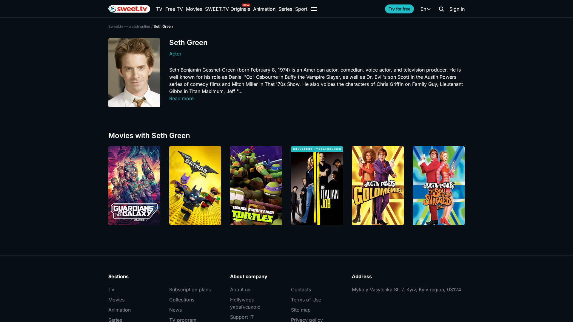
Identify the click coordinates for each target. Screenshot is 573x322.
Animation (264, 9)
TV (159, 9)
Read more (181, 98)
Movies (194, 9)
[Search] (441, 9)
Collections (181, 300)
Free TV (174, 9)
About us (240, 289)
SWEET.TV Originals (227, 9)
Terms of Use (306, 300)
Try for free (399, 8)
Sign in (457, 9)
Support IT (242, 317)
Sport (301, 9)
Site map (301, 310)
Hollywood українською (245, 303)
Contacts (301, 289)
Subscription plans (190, 289)
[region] (286, 185)
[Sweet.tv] (129, 9)
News (175, 310)
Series (285, 9)
